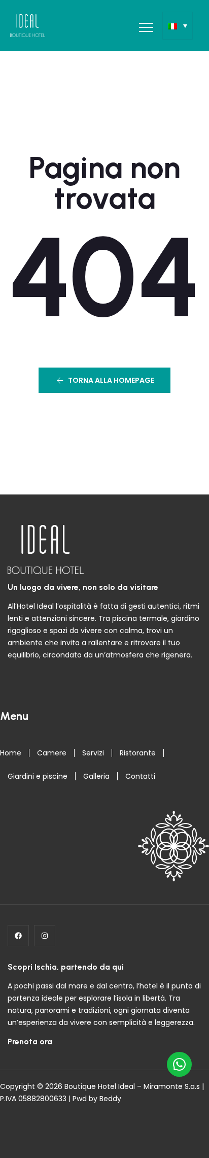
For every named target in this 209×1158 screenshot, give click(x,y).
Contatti (140, 776)
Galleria (96, 776)
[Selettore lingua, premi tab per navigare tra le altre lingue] (177, 26)
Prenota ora (30, 1041)
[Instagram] (44, 935)
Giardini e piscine (37, 776)
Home (10, 753)
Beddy (110, 1099)
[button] (105, 380)
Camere (51, 753)
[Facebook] (18, 935)
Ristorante (138, 753)
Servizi (93, 753)
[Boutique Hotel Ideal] (27, 25)
